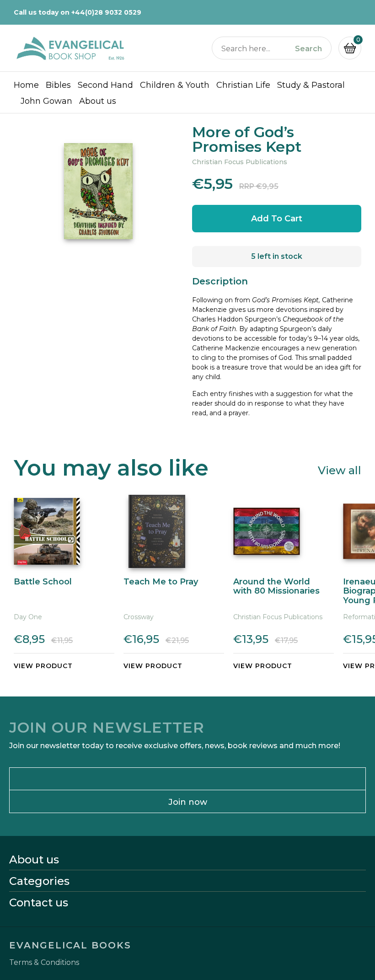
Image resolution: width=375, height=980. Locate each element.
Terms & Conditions (44, 962)
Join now (187, 802)
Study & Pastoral (311, 85)
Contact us (38, 902)
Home (26, 85)
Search (308, 49)
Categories (39, 881)
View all (339, 470)
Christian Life (243, 85)
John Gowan (46, 101)
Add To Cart (276, 219)
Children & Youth (174, 85)
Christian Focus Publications (239, 162)
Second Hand (105, 85)
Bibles (58, 85)
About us (97, 101)
